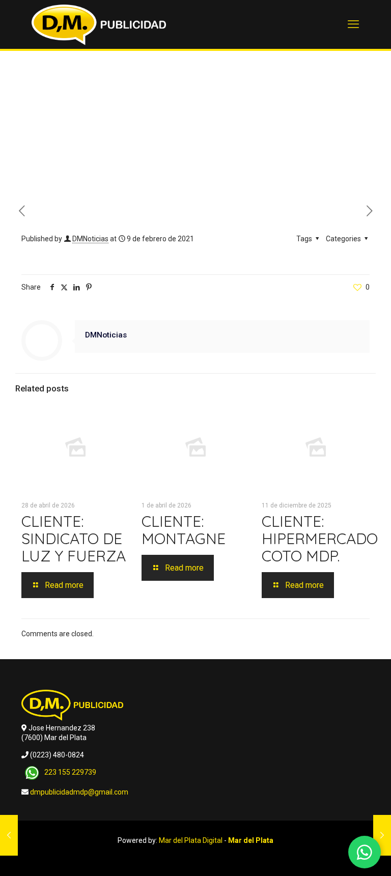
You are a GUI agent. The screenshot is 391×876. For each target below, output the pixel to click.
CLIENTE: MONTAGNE (184, 530)
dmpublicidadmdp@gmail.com (79, 792)
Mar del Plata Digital (190, 840)
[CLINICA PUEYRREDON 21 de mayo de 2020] (9, 835)
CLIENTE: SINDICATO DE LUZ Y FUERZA (73, 539)
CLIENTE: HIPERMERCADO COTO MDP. (320, 539)
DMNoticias (90, 239)
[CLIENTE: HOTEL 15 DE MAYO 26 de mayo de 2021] (382, 835)
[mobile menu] (353, 24)
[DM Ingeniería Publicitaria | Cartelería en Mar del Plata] (99, 24)
